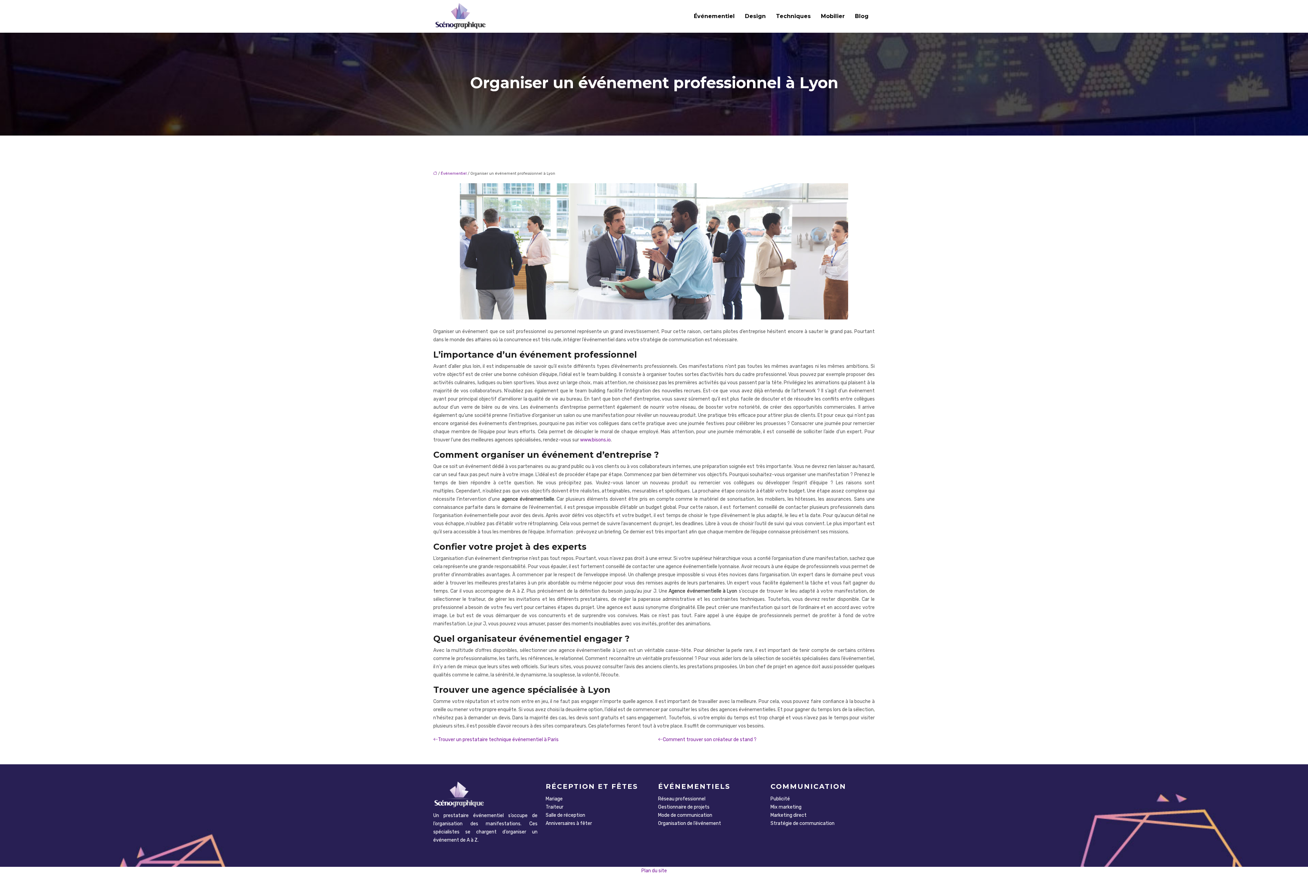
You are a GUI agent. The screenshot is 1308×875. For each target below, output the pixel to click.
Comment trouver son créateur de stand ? (710, 740)
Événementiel (714, 16)
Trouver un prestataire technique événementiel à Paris (498, 740)
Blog (862, 16)
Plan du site (654, 871)
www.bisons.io (595, 440)
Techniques (793, 16)
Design (755, 16)
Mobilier (833, 16)
